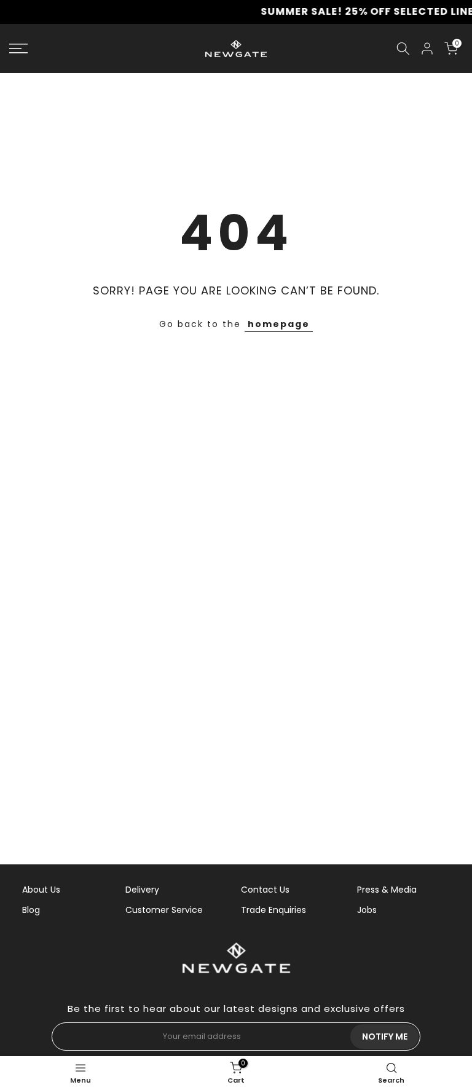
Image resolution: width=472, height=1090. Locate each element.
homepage (279, 324)
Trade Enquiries (273, 910)
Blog (31, 910)
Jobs (367, 910)
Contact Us (265, 889)
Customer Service (164, 910)
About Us (41, 889)
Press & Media (387, 889)
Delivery (142, 889)
